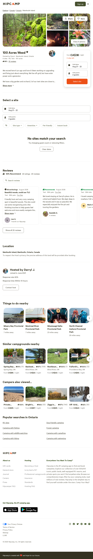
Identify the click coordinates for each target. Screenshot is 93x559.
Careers (6, 478)
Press (5, 482)
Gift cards (6, 466)
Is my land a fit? (31, 470)
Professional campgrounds (35, 474)
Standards (29, 482)
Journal (6, 474)
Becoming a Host (31, 466)
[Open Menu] (88, 4)
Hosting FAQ (30, 486)
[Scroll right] (89, 318)
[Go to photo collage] (24, 30)
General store (8, 470)
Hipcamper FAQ (9, 486)
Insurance (28, 478)
